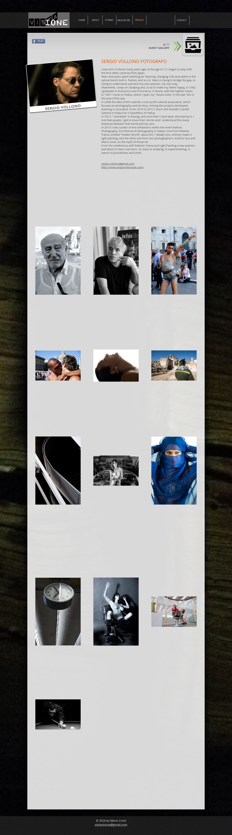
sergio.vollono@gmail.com (117, 163)
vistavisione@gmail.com (111, 825)
